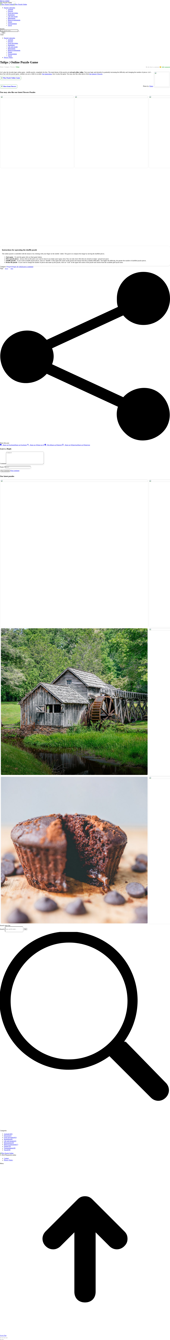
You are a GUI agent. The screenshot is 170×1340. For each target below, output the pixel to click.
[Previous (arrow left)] (1, 1339)
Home (1, 67)
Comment (3, 463)
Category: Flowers (9, 67)
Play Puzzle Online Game (11, 78)
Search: (2, 929)
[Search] (19, 30)
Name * (2, 467)
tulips (12, 268)
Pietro (151, 86)
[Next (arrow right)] (3, 1339)
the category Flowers (95, 74)
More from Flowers (9, 86)
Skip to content (4, 1)
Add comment (166, 67)
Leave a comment (27, 267)
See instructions (47, 74)
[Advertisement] (59, 1116)
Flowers (9, 267)
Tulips (17, 67)
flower (6, 268)
